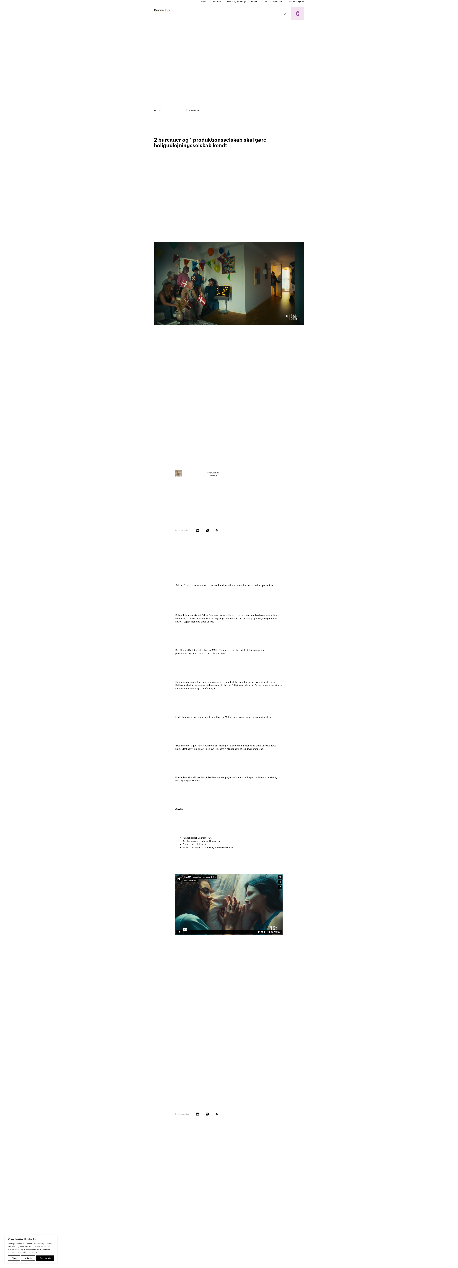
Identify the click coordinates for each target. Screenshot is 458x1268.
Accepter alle (45, 1258)
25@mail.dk (212, 475)
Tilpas (14, 1258)
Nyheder (157, 110)
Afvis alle (28, 1258)
